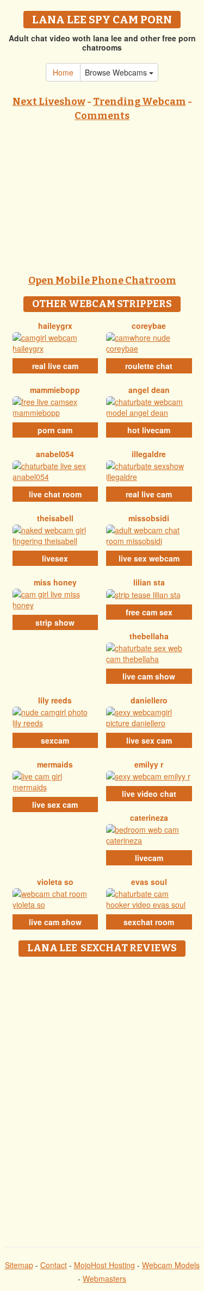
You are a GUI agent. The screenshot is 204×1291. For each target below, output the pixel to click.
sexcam (55, 740)
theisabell (55, 518)
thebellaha (149, 636)
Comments (102, 116)
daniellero (149, 700)
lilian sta (149, 582)
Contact (53, 1264)
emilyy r (148, 764)
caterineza (149, 817)
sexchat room (148, 921)
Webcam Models (171, 1264)
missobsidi (148, 518)
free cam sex (149, 612)
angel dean (149, 389)
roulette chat (148, 365)
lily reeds (55, 700)
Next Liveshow (49, 102)
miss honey (55, 582)
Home (63, 72)
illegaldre (149, 453)
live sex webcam (149, 558)
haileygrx (55, 325)
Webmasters (104, 1278)
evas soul (149, 881)
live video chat (149, 793)
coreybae (149, 325)
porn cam (55, 430)
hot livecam (148, 430)
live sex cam (149, 740)
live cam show (148, 676)
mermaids (55, 764)
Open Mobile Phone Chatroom (102, 280)
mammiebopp (55, 389)
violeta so (55, 881)
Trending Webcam (139, 102)
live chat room (55, 494)
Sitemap (19, 1264)
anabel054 (55, 453)
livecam (149, 857)
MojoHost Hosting (104, 1264)
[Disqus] (102, 1098)
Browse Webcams (117, 72)
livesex (55, 558)
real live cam (55, 365)
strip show (55, 622)
